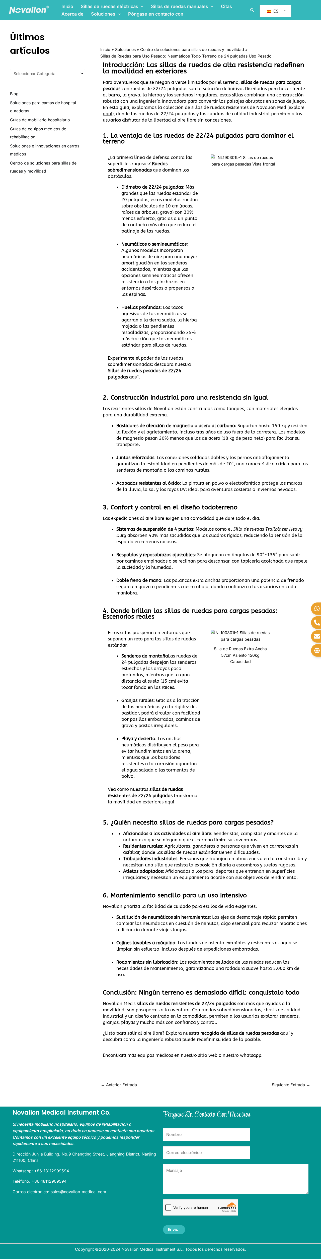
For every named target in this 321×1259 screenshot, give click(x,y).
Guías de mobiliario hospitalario (40, 119)
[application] (140, 6)
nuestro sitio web (199, 1055)
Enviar (174, 1229)
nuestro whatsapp (242, 1055)
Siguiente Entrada (291, 1084)
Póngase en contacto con (155, 14)
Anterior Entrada (119, 1084)
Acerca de (72, 14)
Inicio (67, 6)
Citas (226, 6)
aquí (107, 114)
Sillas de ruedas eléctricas (109, 6)
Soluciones (103, 14)
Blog (14, 93)
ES (275, 11)
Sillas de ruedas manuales (179, 6)
